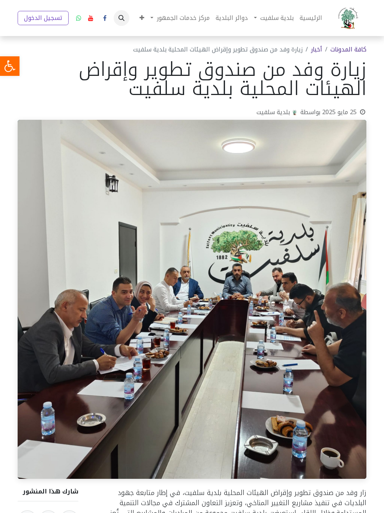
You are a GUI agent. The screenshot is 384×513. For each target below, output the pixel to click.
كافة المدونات (348, 49)
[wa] (79, 18)
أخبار (316, 49)
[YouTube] (91, 18)
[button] (121, 18)
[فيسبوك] (105, 18)
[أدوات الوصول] (10, 66)
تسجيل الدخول (43, 18)
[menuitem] (311, 18)
